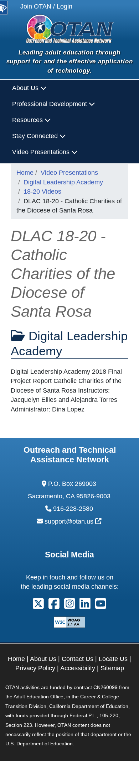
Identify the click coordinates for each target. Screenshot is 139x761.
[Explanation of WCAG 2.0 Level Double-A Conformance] (69, 621)
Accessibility (77, 668)
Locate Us (113, 658)
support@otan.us (73, 521)
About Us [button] (26, 87)
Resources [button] (28, 120)
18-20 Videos (42, 191)
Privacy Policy (35, 668)
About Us (43, 658)
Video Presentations (69, 172)
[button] (38, 605)
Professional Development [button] (50, 103)
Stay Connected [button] (36, 136)
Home (25, 172)
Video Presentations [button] (41, 152)
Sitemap (112, 668)
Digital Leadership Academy (63, 182)
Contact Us (77, 658)
